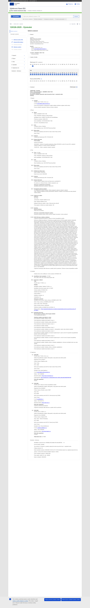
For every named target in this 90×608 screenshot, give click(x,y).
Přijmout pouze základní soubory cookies (71, 599)
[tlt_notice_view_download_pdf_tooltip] (30, 74)
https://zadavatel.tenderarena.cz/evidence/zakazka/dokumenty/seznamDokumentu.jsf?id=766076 (55, 309)
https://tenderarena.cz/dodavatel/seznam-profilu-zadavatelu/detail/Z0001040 (56, 377)
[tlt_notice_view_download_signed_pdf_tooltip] (32, 66)
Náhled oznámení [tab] (14, 31)
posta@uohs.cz (40, 399)
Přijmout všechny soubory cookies (52, 599)
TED (11, 23)
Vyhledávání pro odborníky (48, 19)
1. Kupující (14, 55)
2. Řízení (13, 58)
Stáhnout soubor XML (18, 39)
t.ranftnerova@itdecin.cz (42, 427)
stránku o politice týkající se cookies (20, 600)
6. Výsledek (14, 64)
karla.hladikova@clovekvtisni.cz (40, 48)
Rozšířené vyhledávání (38, 19)
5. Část (13, 61)
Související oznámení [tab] (15, 34)
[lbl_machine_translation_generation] (41, 78)
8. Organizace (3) (15, 67)
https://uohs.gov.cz (46, 402)
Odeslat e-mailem (17, 47)
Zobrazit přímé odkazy (18, 42)
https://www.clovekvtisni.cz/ (47, 375)
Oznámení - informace (16, 70)
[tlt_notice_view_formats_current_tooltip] (76, 87)
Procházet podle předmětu (60, 19)
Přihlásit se (70, 4)
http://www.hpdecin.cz (46, 431)
